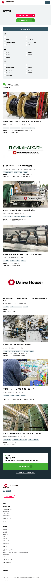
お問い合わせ (9, 496)
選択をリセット (6, 87)
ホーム (4, 6)
